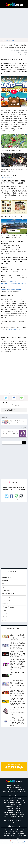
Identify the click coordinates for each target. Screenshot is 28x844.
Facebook (11, 499)
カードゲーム (6, 597)
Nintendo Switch (5, 405)
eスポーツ (5, 603)
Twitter (6, 499)
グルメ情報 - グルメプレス (14, 798)
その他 (4, 620)
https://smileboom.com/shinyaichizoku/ (11, 289)
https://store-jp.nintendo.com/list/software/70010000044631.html (14, 283)
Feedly (16, 499)
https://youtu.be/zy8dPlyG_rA (8, 177)
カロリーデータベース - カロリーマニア (14, 829)
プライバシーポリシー (15, 787)
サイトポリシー (9, 789)
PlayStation (5, 580)
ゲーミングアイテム (8, 607)
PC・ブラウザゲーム (8, 593)
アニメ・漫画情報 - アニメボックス (14, 800)
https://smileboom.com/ (14, 329)
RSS (21, 499)
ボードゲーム (6, 600)
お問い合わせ (20, 789)
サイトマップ (21, 792)
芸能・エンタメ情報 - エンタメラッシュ (14, 802)
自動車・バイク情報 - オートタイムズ (14, 814)
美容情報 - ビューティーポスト (14, 806)
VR (3, 587)
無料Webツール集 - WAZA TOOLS (15, 833)
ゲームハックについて (15, 785)
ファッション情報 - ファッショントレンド (15, 804)
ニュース (4, 613)
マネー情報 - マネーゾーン (14, 810)
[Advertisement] (14, 23)
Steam (4, 584)
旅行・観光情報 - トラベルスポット (14, 812)
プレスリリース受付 (9, 792)
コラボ (4, 610)
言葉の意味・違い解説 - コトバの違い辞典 (15, 835)
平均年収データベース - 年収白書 (14, 831)
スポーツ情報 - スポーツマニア (14, 808)
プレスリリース (15, 405)
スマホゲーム (6, 590)
